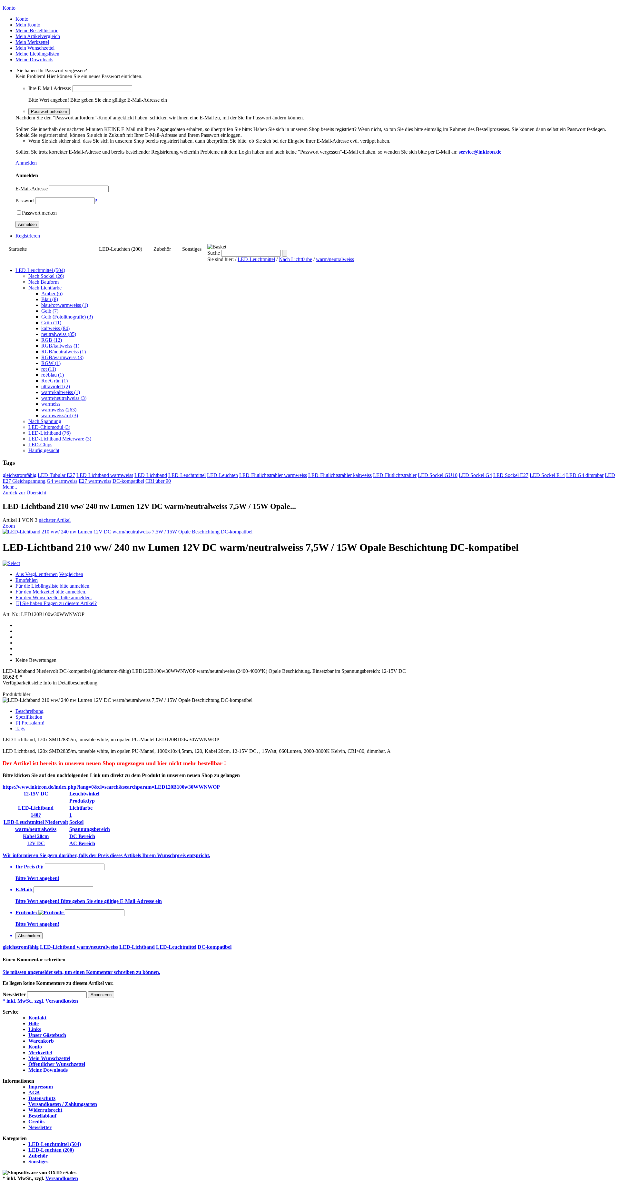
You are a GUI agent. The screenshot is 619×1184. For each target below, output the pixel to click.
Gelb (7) (49, 311)
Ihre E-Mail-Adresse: (49, 88)
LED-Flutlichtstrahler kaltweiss (340, 475)
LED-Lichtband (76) (49, 433)
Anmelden (26, 163)
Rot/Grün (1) (54, 380)
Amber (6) (52, 293)
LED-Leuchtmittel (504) (63, 249)
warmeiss (50, 404)
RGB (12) (51, 340)
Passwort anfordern (49, 111)
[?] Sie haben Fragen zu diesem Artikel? (56, 603)
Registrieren (27, 235)
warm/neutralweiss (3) (63, 398)
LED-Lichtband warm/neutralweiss (79, 947)
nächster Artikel (55, 520)
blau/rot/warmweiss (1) (64, 305)
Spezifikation (28, 717)
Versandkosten (61, 1178)
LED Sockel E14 (547, 475)
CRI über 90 (158, 481)
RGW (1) (51, 363)
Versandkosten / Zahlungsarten (62, 1104)
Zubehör (162, 249)
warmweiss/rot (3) (59, 415)
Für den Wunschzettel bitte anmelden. (53, 597)
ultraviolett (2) (55, 386)
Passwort (24, 200)
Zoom (9, 526)
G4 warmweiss (62, 481)
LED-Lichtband (150, 475)
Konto (35, 1046)
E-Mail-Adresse (31, 188)
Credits (36, 1121)
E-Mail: (23, 889)
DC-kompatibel (128, 481)
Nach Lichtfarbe (295, 259)
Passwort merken (39, 213)
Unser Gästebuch (47, 1035)
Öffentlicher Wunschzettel (56, 1064)
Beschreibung (29, 711)
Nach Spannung (44, 421)
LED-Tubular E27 (56, 475)
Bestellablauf (42, 1115)
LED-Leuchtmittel (256, 259)
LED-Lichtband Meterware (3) (59, 438)
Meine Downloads (48, 1070)
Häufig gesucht (43, 450)
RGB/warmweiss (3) (62, 357)
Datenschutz (41, 1098)
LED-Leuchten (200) (120, 249)
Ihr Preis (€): (29, 866)
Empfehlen (26, 580)
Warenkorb (41, 1041)
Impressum (40, 1086)
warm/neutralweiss (335, 259)
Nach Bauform (43, 282)
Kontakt (37, 1017)
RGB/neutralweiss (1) (63, 351)
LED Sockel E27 (510, 475)
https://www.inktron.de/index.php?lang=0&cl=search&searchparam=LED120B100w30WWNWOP (111, 787)
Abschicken (29, 935)
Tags (20, 728)
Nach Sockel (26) (46, 276)
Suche (213, 253)
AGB (34, 1092)
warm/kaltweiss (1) (60, 392)
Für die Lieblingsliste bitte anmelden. (53, 586)
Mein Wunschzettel (49, 1058)
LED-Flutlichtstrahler (395, 475)
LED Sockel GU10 (437, 475)
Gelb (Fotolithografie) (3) (67, 316)
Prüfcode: (26, 912)
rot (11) (48, 369)
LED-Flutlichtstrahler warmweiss (273, 475)
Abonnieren (101, 994)
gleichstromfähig (19, 475)
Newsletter (14, 994)
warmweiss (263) (58, 409)
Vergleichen (71, 574)
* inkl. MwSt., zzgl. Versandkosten (40, 1001)
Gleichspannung (28, 481)
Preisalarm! (29, 722)
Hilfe (33, 1023)
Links (34, 1029)
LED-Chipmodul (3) (49, 427)
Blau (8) (49, 299)
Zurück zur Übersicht (24, 492)
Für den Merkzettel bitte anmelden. (50, 591)
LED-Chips (40, 444)
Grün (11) (51, 322)
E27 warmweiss (95, 481)
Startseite (17, 249)
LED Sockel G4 (475, 475)
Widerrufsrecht (45, 1110)
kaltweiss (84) (55, 328)
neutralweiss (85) (58, 334)
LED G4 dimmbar (585, 475)
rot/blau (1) (52, 375)
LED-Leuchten (222, 475)
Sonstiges (191, 249)
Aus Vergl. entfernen (36, 574)
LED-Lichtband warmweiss (104, 475)
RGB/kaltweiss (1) (60, 346)
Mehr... (10, 487)
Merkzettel (40, 1052)
